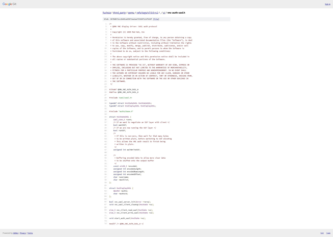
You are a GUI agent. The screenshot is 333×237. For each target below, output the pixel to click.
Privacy (23, 233)
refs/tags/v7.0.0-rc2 (147, 12)
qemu (131, 12)
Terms (30, 233)
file (156, 19)
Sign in (327, 4)
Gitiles (15, 233)
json (328, 233)
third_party (119, 12)
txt (322, 233)
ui (164, 12)
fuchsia (107, 12)
